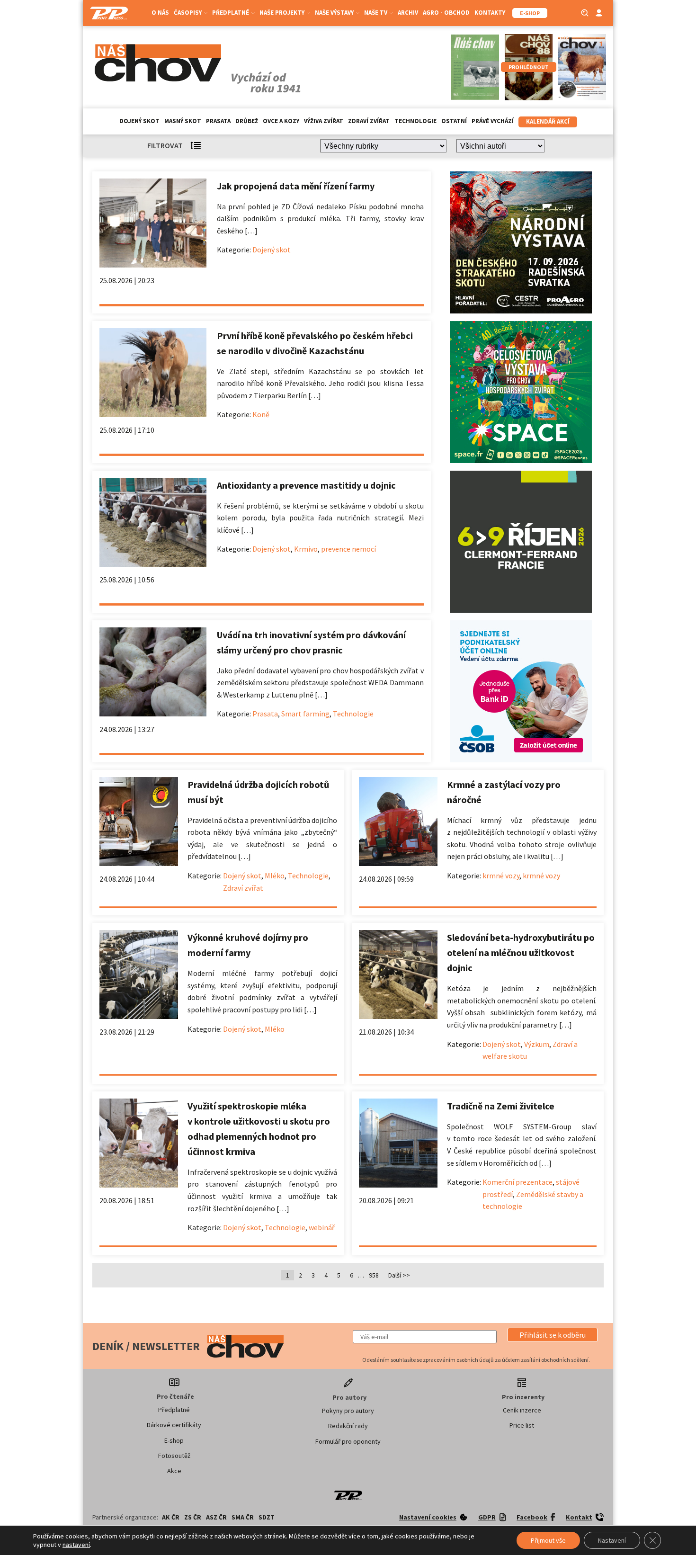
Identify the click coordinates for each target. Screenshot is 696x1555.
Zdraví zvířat (369, 121)
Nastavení (612, 1540)
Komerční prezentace (517, 1182)
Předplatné (174, 1409)
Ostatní (454, 121)
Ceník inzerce (522, 1410)
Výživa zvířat (323, 121)
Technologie (415, 121)
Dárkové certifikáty (174, 1425)
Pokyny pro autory (348, 1410)
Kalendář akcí (548, 121)
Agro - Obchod (446, 13)
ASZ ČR (216, 1517)
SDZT (267, 1517)
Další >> (399, 1275)
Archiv (408, 13)
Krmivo (306, 549)
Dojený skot (139, 121)
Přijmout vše (548, 1540)
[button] (553, 1335)
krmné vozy (500, 875)
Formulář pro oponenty (348, 1441)
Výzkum (536, 1044)
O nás (160, 13)
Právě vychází (493, 121)
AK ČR (170, 1517)
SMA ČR (243, 1517)
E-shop (174, 1440)
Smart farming (305, 713)
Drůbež (246, 121)
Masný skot (182, 121)
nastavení (76, 1544)
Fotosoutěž (174, 1455)
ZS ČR (192, 1517)
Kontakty (489, 13)
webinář (322, 1227)
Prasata (218, 121)
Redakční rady (348, 1425)
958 (374, 1275)
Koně (260, 414)
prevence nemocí (348, 549)
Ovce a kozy (281, 121)
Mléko (275, 875)
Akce (174, 1470)
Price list (521, 1425)
